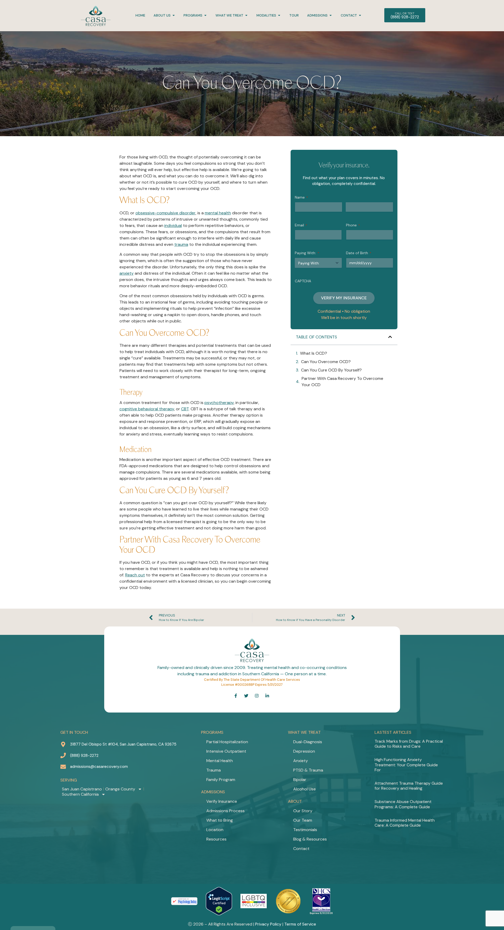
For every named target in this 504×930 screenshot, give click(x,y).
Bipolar (299, 779)
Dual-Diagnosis (307, 742)
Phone (353, 225)
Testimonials (305, 829)
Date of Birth (358, 253)
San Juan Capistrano (82, 789)
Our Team (302, 820)
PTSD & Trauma (308, 770)
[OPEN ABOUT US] (173, 15)
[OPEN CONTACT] (360, 15)
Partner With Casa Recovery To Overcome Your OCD (342, 381)
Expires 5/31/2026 (321, 913)
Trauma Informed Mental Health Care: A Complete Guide (405, 822)
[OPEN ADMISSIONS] (330, 15)
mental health (218, 213)
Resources (216, 839)
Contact (301, 848)
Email (301, 225)
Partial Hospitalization (227, 742)
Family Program (220, 779)
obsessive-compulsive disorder (165, 213)
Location (214, 829)
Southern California (80, 794)
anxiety (126, 273)
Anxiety (300, 760)
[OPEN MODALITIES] (279, 15)
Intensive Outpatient (226, 751)
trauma (181, 244)
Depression (304, 751)
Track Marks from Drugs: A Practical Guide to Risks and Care (409, 743)
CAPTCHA (303, 281)
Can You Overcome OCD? (326, 361)
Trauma (213, 770)
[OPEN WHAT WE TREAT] (246, 15)
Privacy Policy (268, 924)
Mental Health (219, 760)
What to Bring (219, 820)
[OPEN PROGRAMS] (205, 15)
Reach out (135, 575)
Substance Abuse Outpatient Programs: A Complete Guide (403, 804)
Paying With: (307, 253)
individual (173, 225)
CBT (185, 409)
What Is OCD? (313, 353)
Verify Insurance (221, 801)
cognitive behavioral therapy (146, 409)
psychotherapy (219, 402)
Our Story (302, 811)
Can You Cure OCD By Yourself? (331, 370)
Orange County (120, 789)
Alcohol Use (304, 789)
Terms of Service (300, 924)
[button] (390, 337)
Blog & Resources (310, 839)
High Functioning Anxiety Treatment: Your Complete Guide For (406, 764)
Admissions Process (225, 811)
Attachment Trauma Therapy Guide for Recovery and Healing (409, 785)
